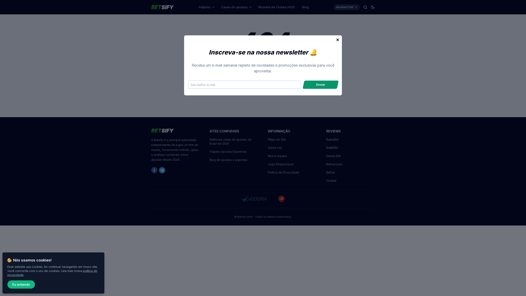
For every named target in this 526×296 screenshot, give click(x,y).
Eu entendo (21, 284)
